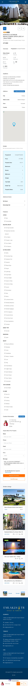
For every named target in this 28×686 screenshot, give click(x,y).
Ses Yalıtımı (8, 243)
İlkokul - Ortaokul (9, 356)
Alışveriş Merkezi (10, 344)
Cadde (7, 397)
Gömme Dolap (9, 284)
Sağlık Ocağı (8, 368)
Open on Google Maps (20, 91)
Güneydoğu (8, 221)
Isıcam (7, 287)
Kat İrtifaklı (8, 387)
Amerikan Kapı (9, 256)
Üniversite (8, 381)
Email (4, 446)
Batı (7, 218)
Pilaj (7, 362)
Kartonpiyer (8, 290)
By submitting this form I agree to (12, 471)
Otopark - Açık (9, 240)
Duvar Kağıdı (9, 277)
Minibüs (7, 403)
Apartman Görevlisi (10, 231)
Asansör (7, 234)
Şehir (7, 337)
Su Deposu (8, 246)
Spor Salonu (9, 378)
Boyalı (7, 268)
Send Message (14, 479)
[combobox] (14, 455)
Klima (7, 296)
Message (5, 459)
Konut (8, 32)
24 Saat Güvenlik (9, 227)
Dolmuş (7, 400)
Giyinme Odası (9, 281)
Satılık (5, 32)
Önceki (10, 593)
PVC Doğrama (9, 312)
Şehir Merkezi (9, 372)
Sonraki (18, 593)
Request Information (14, 475)
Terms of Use (8, 472)
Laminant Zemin (9, 299)
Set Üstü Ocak (9, 318)
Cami (7, 350)
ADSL (7, 253)
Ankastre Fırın (9, 259)
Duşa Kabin (8, 274)
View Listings (21, 416)
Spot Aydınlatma (9, 321)
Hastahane (8, 353)
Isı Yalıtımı (8, 237)
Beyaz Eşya (8, 265)
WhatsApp (12, 423)
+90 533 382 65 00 (15, 421)
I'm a (4, 452)
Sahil (7, 409)
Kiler (7, 293)
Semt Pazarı (9, 375)
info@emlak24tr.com (9, 627)
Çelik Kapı (8, 271)
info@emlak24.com (8, 662)
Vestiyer (8, 324)
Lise (7, 359)
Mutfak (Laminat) (10, 305)
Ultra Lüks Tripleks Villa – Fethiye (12, 556)
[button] (14, 124)
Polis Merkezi (9, 365)
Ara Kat (7, 331)
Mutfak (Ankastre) (10, 302)
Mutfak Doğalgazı (10, 308)
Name (4, 433)
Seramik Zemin (9, 315)
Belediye (8, 347)
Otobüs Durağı (9, 406)
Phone (4, 440)
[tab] (4, 28)
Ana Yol (7, 394)
